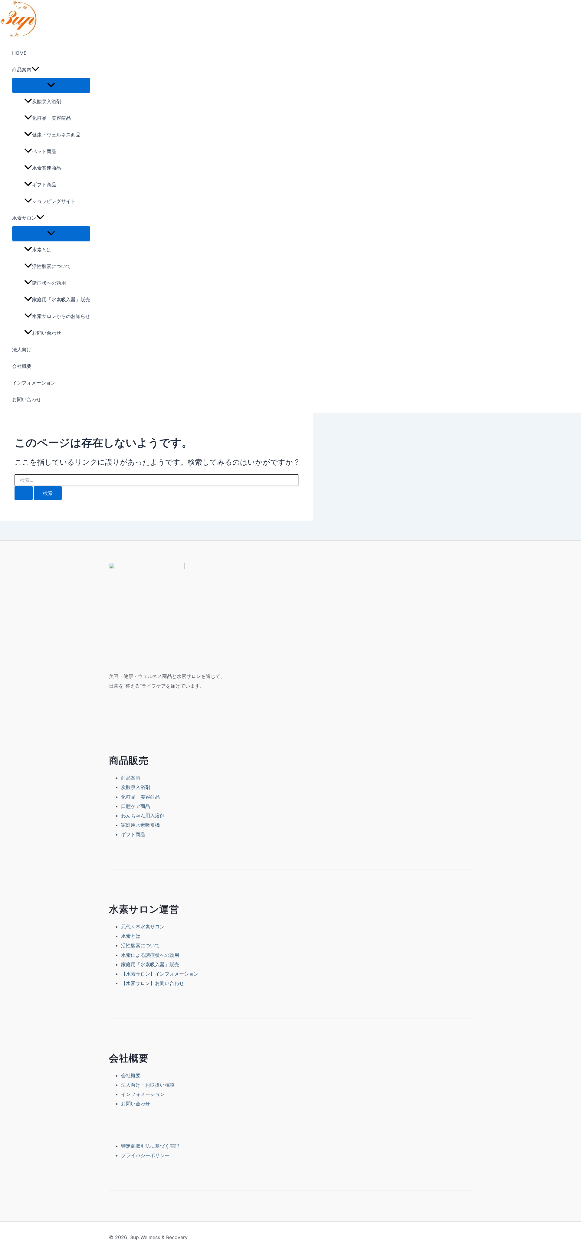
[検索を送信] (24, 493)
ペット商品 (44, 151)
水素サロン (24, 218)
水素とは (41, 250)
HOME (19, 53)
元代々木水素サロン (143, 927)
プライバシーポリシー (145, 1155)
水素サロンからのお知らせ (61, 316)
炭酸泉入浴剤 (46, 101)
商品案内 (21, 70)
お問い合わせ (46, 333)
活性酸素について (51, 266)
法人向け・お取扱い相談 (147, 1085)
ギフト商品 (44, 185)
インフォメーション (34, 383)
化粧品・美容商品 (51, 118)
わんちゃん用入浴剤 (143, 816)
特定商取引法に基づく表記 (150, 1146)
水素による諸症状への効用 (150, 955)
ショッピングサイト (54, 201)
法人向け (21, 349)
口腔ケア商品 (135, 806)
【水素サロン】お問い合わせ (152, 983)
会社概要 (21, 366)
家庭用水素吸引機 (140, 825)
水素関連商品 (46, 168)
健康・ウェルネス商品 (56, 135)
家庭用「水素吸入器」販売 (61, 299)
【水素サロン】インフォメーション (160, 974)
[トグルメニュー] (51, 85)
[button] (35, 69)
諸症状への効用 (49, 283)
